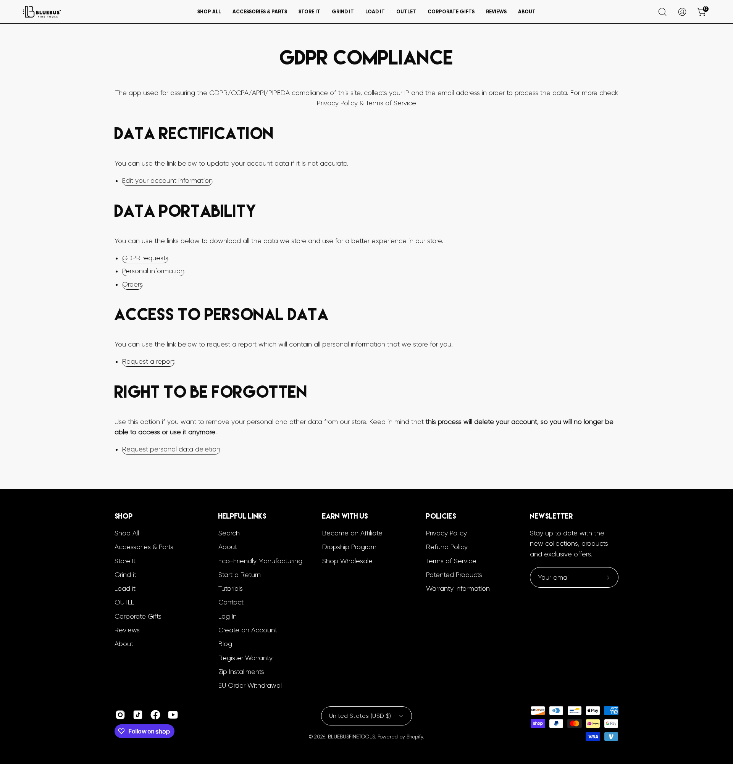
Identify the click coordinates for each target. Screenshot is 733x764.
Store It (125, 560)
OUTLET (126, 602)
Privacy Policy (446, 533)
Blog (225, 644)
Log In (227, 616)
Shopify (415, 737)
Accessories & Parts (144, 547)
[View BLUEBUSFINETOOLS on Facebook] (155, 714)
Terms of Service (451, 560)
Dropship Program (349, 547)
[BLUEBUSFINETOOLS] (42, 12)
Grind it (125, 575)
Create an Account (247, 630)
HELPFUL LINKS (242, 516)
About (124, 644)
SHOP (124, 516)
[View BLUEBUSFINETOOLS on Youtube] (173, 714)
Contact (231, 602)
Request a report (148, 361)
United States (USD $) (360, 715)
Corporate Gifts (138, 616)
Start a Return (239, 575)
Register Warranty (245, 657)
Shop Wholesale (347, 560)
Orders (132, 284)
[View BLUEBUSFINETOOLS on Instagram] (120, 714)
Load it (125, 588)
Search (229, 533)
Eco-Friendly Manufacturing (260, 560)
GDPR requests (145, 258)
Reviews (127, 630)
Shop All (127, 533)
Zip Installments (241, 671)
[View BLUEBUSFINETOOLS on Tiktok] (138, 714)
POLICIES (441, 516)
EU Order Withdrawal (250, 685)
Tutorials (230, 588)
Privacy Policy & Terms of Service (366, 103)
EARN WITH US (345, 516)
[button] (209, 11)
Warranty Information (458, 588)
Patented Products (454, 575)
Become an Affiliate (352, 533)
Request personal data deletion (171, 449)
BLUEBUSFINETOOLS (351, 737)
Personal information (153, 271)
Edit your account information (167, 180)
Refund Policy (447, 547)
